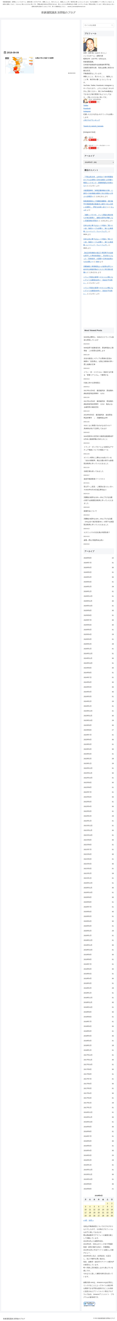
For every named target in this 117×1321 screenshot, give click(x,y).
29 (107, 1215)
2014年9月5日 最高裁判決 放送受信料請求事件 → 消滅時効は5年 (98, 416)
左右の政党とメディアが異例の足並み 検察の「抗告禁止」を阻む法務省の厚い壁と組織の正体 (98, 361)
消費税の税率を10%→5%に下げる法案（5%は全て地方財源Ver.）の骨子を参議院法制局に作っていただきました (99, 522)
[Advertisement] (40, 37)
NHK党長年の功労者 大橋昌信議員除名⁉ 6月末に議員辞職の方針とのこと (99, 437)
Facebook (87, 108)
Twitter (85, 105)
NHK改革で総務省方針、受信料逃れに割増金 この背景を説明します (99, 349)
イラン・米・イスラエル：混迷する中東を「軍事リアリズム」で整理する (98, 373)
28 (103, 1215)
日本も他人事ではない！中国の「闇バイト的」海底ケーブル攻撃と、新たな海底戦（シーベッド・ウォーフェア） (98, 228)
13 (99, 1209)
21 (103, 1212)
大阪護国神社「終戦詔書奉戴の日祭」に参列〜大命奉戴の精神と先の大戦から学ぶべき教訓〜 (98, 193)
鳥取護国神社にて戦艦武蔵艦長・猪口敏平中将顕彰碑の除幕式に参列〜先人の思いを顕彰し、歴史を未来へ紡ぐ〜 (98, 204)
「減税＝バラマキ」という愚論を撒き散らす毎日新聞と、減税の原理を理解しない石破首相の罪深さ (98, 218)
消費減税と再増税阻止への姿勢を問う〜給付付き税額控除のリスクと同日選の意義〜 (98, 269)
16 (112, 1209)
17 (85, 1212)
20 (99, 1212)
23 (112, 1212)
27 (99, 1215)
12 (94, 1209)
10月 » (91, 1220)
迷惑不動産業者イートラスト (94, 479)
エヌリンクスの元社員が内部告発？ (97, 532)
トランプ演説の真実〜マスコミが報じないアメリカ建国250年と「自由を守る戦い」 (98, 280)
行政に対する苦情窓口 (92, 383)
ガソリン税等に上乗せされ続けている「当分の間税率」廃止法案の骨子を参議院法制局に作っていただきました (98, 460)
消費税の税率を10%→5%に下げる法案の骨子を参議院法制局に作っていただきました (98, 500)
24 (85, 1215)
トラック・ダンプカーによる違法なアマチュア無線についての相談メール (98, 448)
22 (107, 1212)
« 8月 (85, 1220)
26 (94, 1215)
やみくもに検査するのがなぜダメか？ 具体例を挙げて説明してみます (98, 427)
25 (90, 1215)
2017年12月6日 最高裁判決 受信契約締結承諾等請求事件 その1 (98, 392)
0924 (97, 262)
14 (103, 1209)
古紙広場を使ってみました (93, 471)
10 (85, 1209)
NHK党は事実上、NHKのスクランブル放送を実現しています (99, 338)
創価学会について (90, 511)
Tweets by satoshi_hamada (93, 126)
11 (90, 1209)
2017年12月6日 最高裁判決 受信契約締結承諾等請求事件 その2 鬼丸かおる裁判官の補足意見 (98, 404)
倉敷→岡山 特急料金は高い (94, 540)
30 (112, 1215)
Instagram (87, 111)
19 (94, 1212)
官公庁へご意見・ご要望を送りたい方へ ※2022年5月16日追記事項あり (99, 488)
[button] (112, 25)
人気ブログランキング (91, 120)
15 (107, 1209)
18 (90, 1212)
